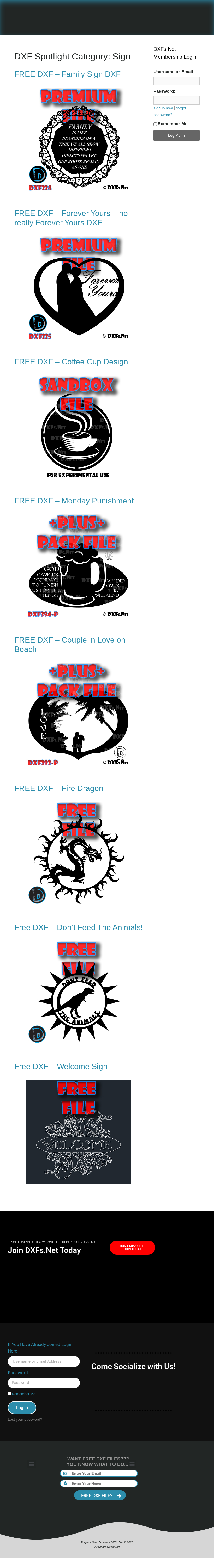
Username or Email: (174, 71)
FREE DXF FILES (97, 1495)
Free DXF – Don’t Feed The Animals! (78, 927)
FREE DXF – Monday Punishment (74, 500)
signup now (163, 108)
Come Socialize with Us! (133, 1366)
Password (18, 1372)
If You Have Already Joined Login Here (40, 1348)
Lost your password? (25, 1419)
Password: (164, 91)
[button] (31, 1464)
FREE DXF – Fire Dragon (58, 788)
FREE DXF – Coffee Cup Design (71, 361)
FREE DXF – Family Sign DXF (67, 74)
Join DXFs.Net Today (44, 1250)
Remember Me (172, 123)
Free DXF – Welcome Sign (61, 1066)
